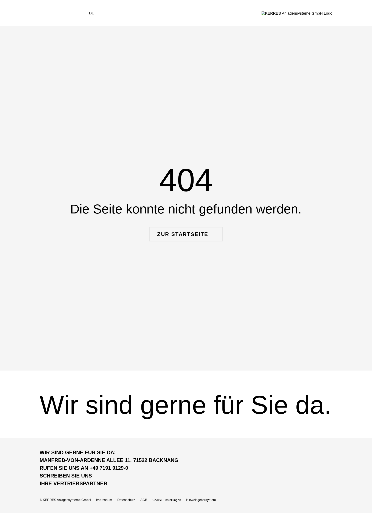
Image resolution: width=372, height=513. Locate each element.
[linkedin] (330, 499)
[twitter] (305, 499)
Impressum (104, 500)
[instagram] (314, 499)
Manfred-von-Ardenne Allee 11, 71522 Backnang (109, 460)
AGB (143, 500)
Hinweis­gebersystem (201, 500)
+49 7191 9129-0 (84, 468)
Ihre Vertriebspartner (73, 483)
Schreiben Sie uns (66, 476)
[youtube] (322, 499)
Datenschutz (126, 500)
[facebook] (297, 499)
